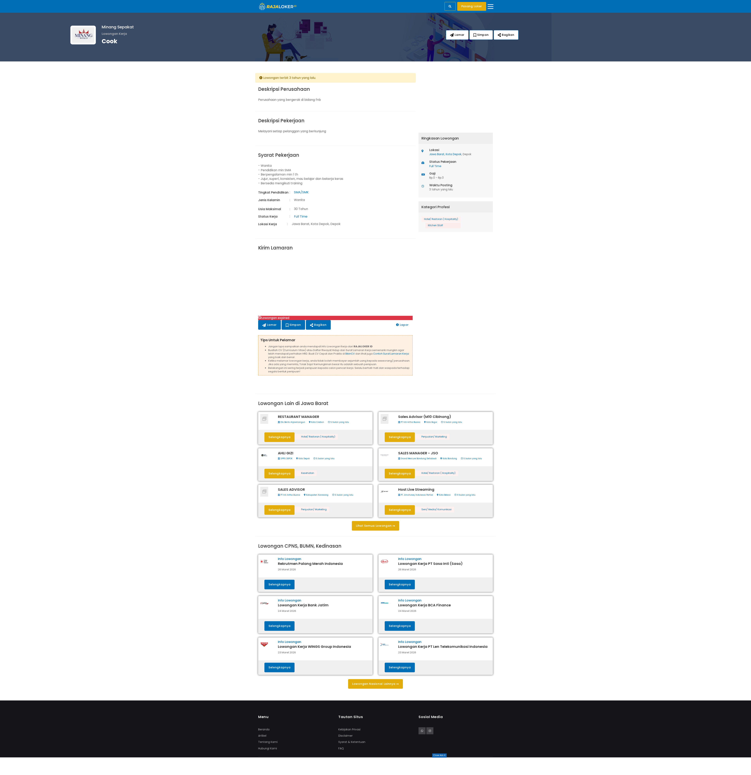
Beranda (263, 729)
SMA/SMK (301, 192)
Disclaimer (345, 736)
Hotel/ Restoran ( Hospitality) (441, 219)
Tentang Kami (268, 742)
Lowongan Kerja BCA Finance (424, 605)
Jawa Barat (436, 154)
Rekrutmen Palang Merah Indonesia (310, 563)
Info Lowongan (289, 559)
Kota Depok (453, 154)
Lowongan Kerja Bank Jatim (303, 605)
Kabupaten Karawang (316, 495)
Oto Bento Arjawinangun (292, 422)
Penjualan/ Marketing (434, 436)
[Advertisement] (335, 283)
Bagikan (507, 35)
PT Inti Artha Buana (410, 422)
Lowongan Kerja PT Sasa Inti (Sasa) (430, 563)
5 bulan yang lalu (339, 422)
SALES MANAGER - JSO (418, 453)
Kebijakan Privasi (349, 729)
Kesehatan (307, 473)
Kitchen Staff (435, 225)
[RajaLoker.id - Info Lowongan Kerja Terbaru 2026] (277, 6)
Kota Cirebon (317, 422)
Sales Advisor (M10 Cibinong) (424, 416)
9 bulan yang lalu (465, 495)
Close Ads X (439, 755)
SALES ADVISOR (291, 489)
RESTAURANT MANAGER (298, 416)
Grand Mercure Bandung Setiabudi (418, 458)
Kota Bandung (449, 458)
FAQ (341, 748)
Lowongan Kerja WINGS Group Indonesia (314, 646)
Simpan (482, 35)
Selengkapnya (279, 437)
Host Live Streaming (416, 489)
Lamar (459, 35)
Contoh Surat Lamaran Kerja (391, 354)
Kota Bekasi (444, 495)
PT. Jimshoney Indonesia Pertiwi (416, 495)
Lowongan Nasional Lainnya (374, 684)
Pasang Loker (471, 6)
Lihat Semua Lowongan (374, 526)
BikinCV (350, 354)
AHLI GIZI (285, 453)
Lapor (404, 325)
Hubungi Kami (267, 748)
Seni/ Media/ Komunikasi (436, 509)
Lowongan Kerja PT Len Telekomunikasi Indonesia (443, 646)
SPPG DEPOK (286, 458)
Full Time (300, 216)
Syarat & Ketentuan (351, 742)
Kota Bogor (431, 422)
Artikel (262, 736)
